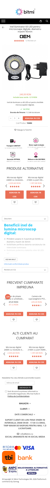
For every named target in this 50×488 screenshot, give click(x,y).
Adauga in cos (32, 118)
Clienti (24, 408)
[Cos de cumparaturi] (41, 21)
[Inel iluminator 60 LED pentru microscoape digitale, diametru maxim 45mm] (25, 67)
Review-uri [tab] (10, 269)
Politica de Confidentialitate (18, 396)
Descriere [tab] (7, 218)
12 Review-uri (30, 40)
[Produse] (3, 22)
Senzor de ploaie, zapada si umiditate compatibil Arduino (13, 297)
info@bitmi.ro (26, 434)
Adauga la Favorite (24, 130)
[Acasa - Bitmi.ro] (25, 11)
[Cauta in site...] (47, 21)
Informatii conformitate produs (16, 264)
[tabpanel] (25, 67)
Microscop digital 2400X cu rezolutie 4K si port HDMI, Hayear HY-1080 (14, 178)
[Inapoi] (2, 27)
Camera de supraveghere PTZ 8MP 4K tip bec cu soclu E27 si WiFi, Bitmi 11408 (36, 297)
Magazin (24, 403)
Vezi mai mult (10, 259)
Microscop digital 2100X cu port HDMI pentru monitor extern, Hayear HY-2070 (36, 178)
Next (46, 70)
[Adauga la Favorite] (14, 202)
